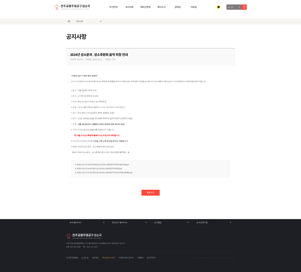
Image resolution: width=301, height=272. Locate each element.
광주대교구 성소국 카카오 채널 (218, 7)
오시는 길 (84, 258)
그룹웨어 (140, 258)
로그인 (230, 7)
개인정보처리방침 (108, 258)
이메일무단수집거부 (125, 258)
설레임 (177, 7)
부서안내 (113, 7)
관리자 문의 (151, 258)
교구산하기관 (202, 222)
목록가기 (150, 192)
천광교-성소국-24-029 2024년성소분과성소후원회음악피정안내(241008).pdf (103, 165)
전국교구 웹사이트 (119, 222)
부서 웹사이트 (75, 222)
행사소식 (161, 7)
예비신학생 (145, 7)
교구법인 (158, 222)
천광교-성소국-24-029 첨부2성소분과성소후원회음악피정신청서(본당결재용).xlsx (105, 173)
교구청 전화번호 (72, 258)
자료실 (194, 7)
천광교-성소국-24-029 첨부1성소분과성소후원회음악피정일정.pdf (99, 169)
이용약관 (95, 258)
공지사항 (129, 7)
